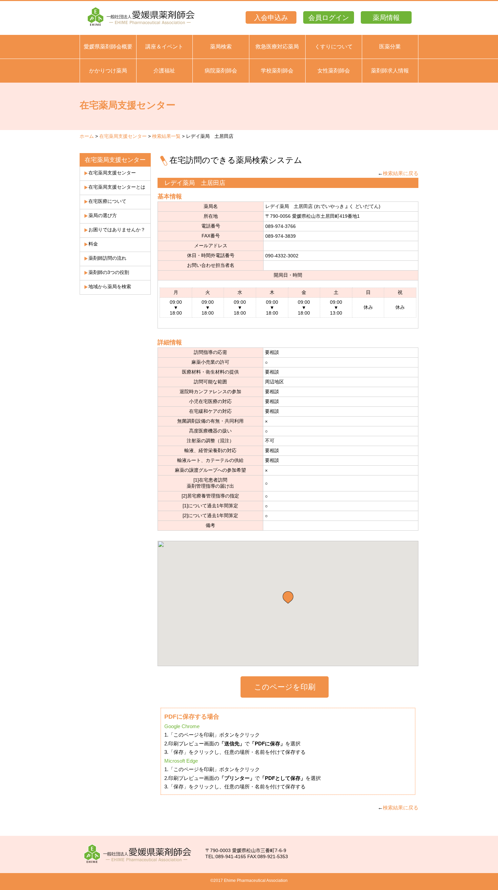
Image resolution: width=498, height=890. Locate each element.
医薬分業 (390, 46)
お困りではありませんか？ (116, 229)
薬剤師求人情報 (390, 70)
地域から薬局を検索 (109, 286)
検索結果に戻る (400, 173)
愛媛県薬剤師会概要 (108, 46)
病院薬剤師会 (221, 70)
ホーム (87, 136)
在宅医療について (107, 201)
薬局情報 (386, 17)
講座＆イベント (164, 46)
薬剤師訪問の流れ (107, 258)
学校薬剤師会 (277, 70)
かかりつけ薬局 (108, 70)
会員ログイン (328, 17)
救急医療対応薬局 (277, 46)
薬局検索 (221, 46)
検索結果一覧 (166, 136)
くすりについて (334, 46)
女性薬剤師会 (333, 70)
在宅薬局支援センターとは (116, 187)
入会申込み (271, 17)
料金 (93, 244)
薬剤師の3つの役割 (108, 272)
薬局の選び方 (102, 215)
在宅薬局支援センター (123, 136)
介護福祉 (164, 70)
